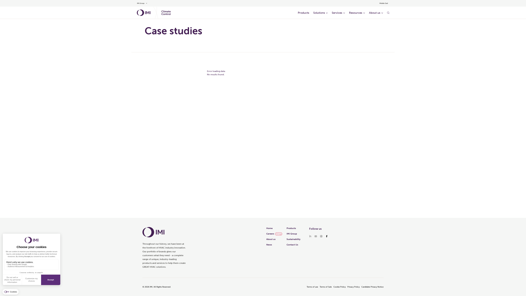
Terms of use (312, 287)
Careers (270, 233)
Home (269, 228)
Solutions (319, 12)
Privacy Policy (353, 287)
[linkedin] (310, 236)
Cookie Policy (339, 287)
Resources (355, 12)
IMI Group (292, 233)
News (269, 244)
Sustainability (293, 239)
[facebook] (327, 236)
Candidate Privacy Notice (372, 287)
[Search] (388, 12)
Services (337, 12)
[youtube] (316, 236)
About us (374, 12)
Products (303, 12)
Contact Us (292, 244)
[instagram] (321, 236)
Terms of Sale (326, 287)
